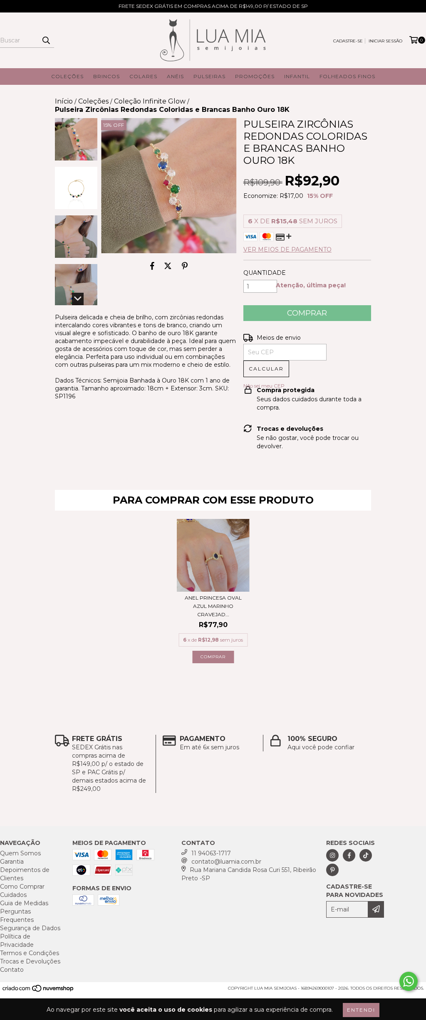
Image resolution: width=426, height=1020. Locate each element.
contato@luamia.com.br (226, 861)
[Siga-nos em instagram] (332, 855)
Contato (12, 969)
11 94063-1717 (211, 853)
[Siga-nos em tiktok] (365, 855)
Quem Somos (20, 853)
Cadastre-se (348, 41)
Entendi (361, 1010)
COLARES (143, 76)
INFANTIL (297, 76)
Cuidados (13, 895)
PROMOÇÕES (255, 76)
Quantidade (264, 273)
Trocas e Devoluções (30, 961)
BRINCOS (106, 76)
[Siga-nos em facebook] (349, 855)
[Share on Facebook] (152, 266)
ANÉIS (175, 76)
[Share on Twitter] (168, 266)
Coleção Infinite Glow (150, 101)
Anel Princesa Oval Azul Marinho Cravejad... (213, 606)
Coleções (93, 101)
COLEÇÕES (67, 76)
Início (64, 101)
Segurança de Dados (30, 928)
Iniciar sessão (385, 41)
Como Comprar (22, 886)
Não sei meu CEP (264, 386)
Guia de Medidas (24, 903)
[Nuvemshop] (38, 990)
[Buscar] (45, 40)
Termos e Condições (29, 953)
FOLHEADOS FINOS (347, 76)
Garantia (12, 861)
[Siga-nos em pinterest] (332, 870)
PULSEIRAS (209, 76)
